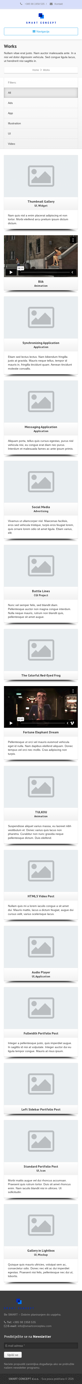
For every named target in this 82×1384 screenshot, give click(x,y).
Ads (10, 103)
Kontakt (58, 4)
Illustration (14, 123)
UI (9, 133)
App (10, 113)
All (9, 92)
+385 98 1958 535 (34, 4)
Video (11, 143)
